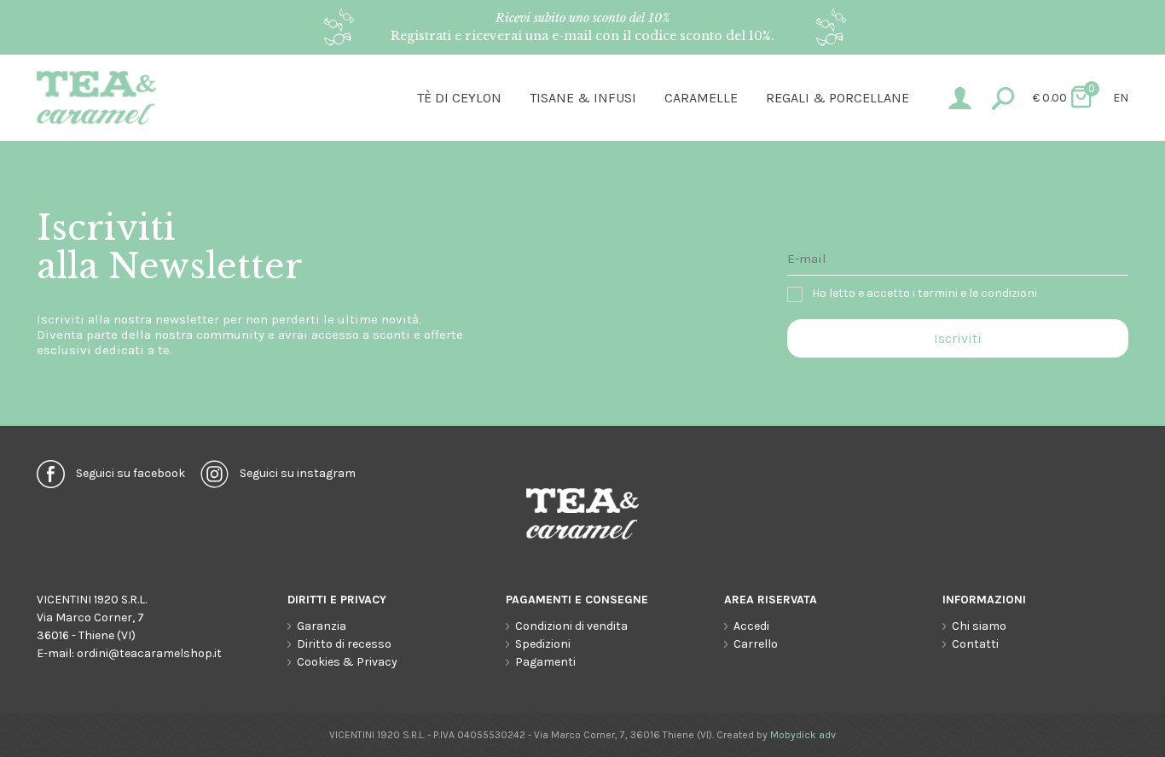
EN (1120, 97)
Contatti (975, 644)
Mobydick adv (803, 735)
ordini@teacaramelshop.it (149, 653)
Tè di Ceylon (459, 98)
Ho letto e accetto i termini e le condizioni (924, 293)
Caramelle (701, 98)
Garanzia (321, 626)
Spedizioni (543, 644)
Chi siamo (979, 626)
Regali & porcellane (837, 98)
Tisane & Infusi (583, 98)
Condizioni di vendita (571, 626)
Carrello (755, 644)
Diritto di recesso (344, 644)
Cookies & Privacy (347, 662)
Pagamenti (545, 662)
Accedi (751, 626)
